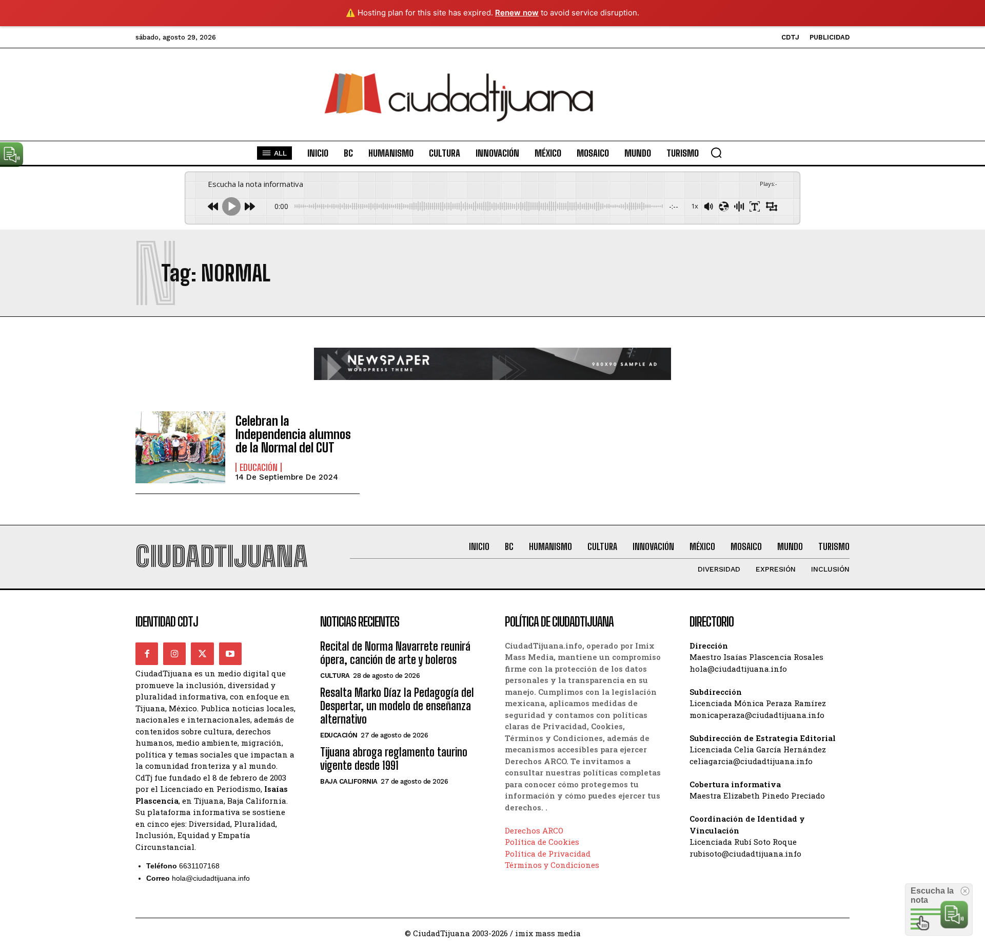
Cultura (335, 675)
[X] (202, 653)
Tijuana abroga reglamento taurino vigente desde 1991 (393, 758)
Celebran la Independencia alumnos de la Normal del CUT (293, 434)
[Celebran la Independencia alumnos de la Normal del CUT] (180, 447)
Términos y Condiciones (552, 865)
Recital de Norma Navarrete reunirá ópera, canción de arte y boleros (395, 653)
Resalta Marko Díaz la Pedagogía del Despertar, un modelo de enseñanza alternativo (397, 706)
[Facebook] (146, 653)
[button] (716, 152)
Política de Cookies (542, 842)
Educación (259, 467)
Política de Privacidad (547, 853)
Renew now (517, 12)
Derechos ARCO (534, 830)
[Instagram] (174, 653)
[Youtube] (230, 653)
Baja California (349, 781)
